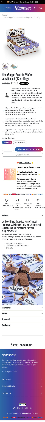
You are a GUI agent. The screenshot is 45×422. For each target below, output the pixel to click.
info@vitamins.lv (11, 371)
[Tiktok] (22, 408)
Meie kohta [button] (6, 379)
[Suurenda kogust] (12, 149)
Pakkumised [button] (6, 393)
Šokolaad (7, 142)
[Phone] (31, 408)
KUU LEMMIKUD (25, 163)
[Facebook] (14, 408)
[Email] (27, 408)
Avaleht (4, 15)
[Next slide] (42, 350)
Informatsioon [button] (8, 386)
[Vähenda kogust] (4, 149)
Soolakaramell (20, 142)
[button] (7, 8)
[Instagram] (18, 408)
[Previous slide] (3, 350)
